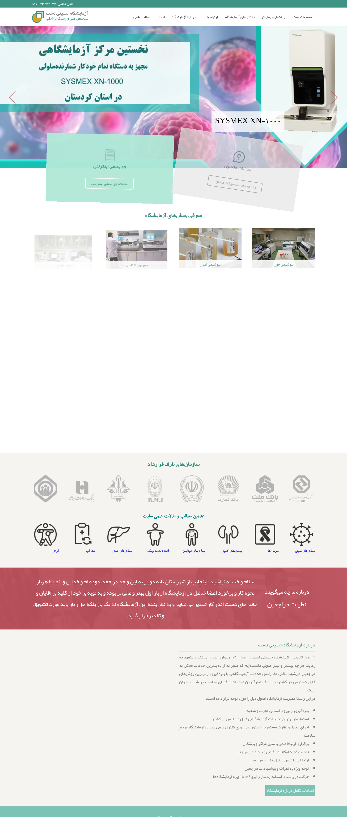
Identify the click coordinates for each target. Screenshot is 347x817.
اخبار (161, 17)
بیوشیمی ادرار (210, 264)
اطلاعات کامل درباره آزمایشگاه (290, 790)
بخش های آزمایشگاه (240, 17)
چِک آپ (127, 551)
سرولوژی (210, 315)
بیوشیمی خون (284, 264)
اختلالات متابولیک (194, 551)
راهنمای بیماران (273, 17)
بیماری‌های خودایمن (230, 551)
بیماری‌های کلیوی (268, 551)
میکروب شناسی (136, 315)
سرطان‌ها (310, 551)
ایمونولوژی (283, 315)
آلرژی (137, 439)
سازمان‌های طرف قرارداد (173, 464)
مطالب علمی (141, 17)
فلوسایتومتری (63, 366)
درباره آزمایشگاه (184, 17)
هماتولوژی (63, 264)
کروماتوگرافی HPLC (284, 437)
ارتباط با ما (210, 17)
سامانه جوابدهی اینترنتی (110, 183)
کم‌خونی (54, 551)
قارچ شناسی (210, 439)
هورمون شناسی (136, 264)
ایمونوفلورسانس (137, 365)
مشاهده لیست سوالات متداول (237, 183)
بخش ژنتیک (283, 365)
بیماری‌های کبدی (159, 551)
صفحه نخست (302, 17)
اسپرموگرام (210, 365)
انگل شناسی (63, 315)
